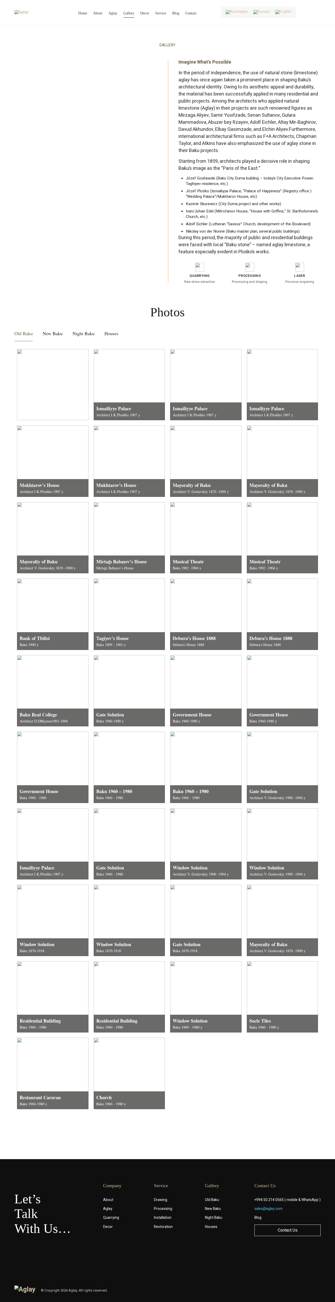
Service (160, 13)
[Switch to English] (283, 12)
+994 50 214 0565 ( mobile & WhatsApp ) (287, 1200)
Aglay (112, 13)
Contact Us (288, 1230)
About (97, 13)
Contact (191, 13)
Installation (162, 1217)
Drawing (160, 1200)
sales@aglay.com (268, 1208)
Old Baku (212, 1200)
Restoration (163, 1227)
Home (82, 13)
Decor (144, 13)
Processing (163, 1208)
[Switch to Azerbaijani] (237, 12)
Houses (211, 1227)
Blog (175, 13)
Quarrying (111, 1217)
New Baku (213, 1208)
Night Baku (213, 1217)
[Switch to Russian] (262, 12)
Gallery (128, 13)
